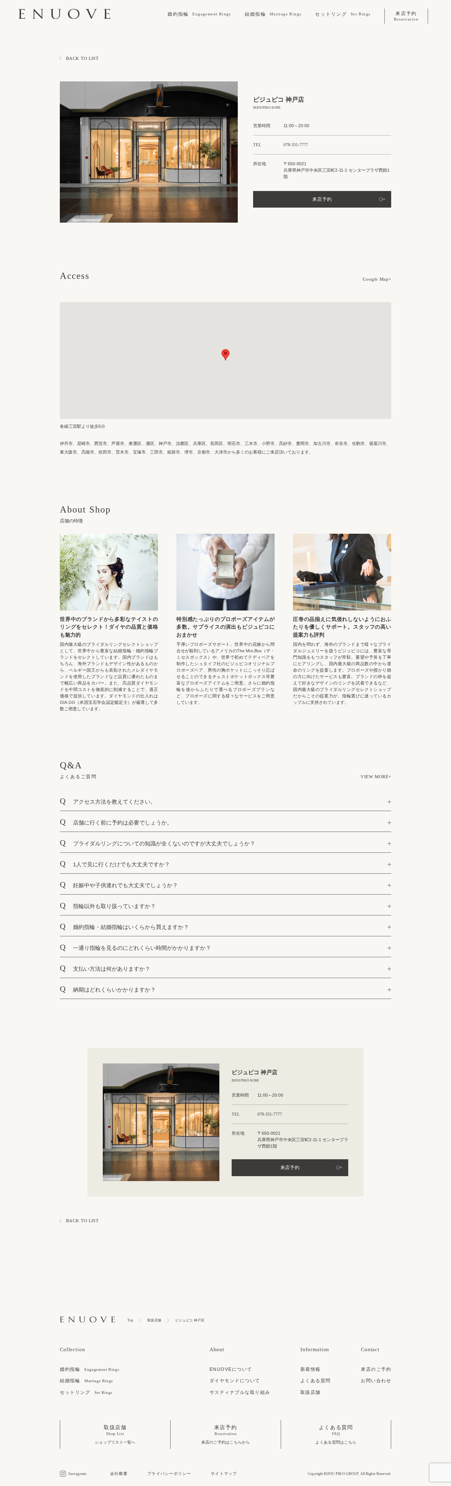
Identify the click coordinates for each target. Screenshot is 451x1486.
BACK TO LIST (82, 58)
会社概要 (119, 1473)
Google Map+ (377, 279)
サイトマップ (224, 1473)
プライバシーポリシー (169, 1473)
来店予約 (322, 199)
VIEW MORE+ (375, 776)
